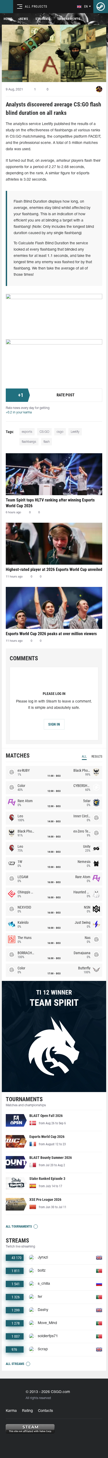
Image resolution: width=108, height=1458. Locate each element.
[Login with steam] (100, 6)
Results (96, 756)
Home (8, 19)
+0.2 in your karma (19, 412)
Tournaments (68, 19)
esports (27, 431)
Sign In (54, 724)
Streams (42, 19)
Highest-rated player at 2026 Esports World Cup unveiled (54, 569)
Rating (27, 1411)
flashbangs (29, 441)
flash (47, 441)
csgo (60, 431)
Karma (11, 1411)
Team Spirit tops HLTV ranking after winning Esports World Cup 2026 (50, 503)
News (24, 19)
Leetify (75, 431)
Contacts (45, 1411)
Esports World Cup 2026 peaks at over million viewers (51, 633)
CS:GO (44, 431)
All (84, 756)
